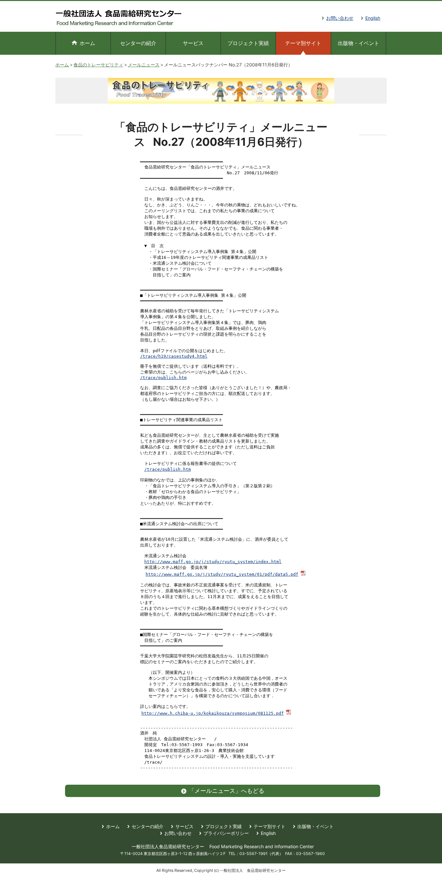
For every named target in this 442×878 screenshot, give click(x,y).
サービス (193, 43)
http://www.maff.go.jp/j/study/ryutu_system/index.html (213, 561)
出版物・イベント (358, 43)
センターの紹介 (138, 43)
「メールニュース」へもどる (226, 790)
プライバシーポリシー (226, 833)
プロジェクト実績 (248, 43)
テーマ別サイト (269, 826)
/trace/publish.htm (163, 377)
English (372, 18)
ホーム (87, 43)
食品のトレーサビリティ (98, 64)
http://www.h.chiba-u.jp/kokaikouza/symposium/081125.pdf (212, 713)
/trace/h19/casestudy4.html (173, 356)
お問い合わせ (339, 18)
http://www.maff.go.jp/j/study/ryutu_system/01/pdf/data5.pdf (222, 574)
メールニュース (144, 64)
